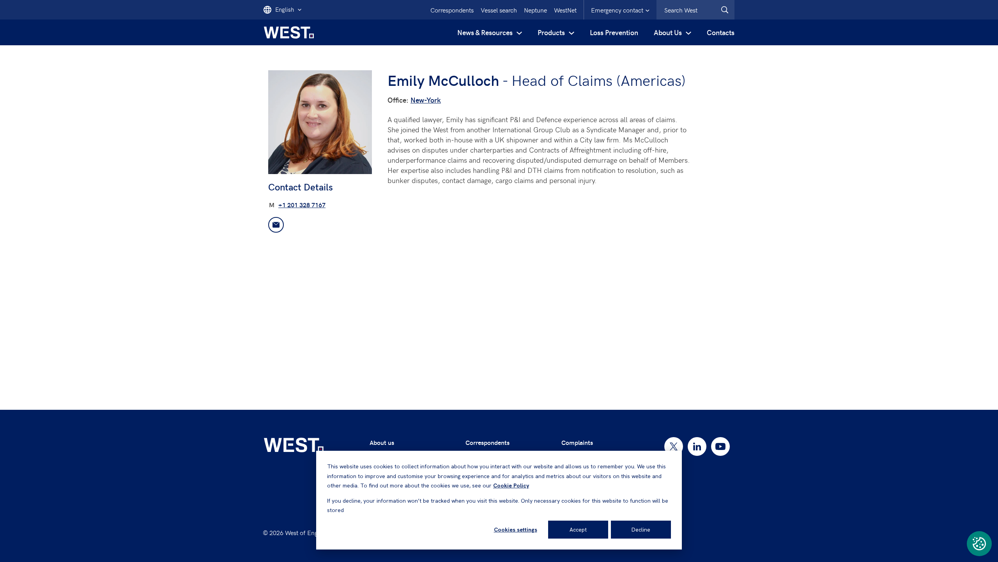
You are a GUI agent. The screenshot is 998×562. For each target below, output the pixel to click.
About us (382, 442)
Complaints (577, 442)
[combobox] (695, 10)
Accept (578, 529)
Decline (641, 529)
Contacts (720, 32)
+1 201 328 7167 (302, 205)
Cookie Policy (511, 485)
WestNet (565, 9)
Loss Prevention (614, 32)
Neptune (535, 9)
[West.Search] (724, 10)
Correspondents (452, 9)
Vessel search (499, 9)
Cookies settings (515, 529)
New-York (426, 100)
